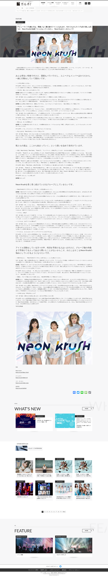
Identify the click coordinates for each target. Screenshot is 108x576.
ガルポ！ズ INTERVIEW (30, 8)
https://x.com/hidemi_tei (22, 377)
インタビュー (65, 3)
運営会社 (64, 570)
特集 (80, 3)
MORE (86, 408)
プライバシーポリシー (74, 570)
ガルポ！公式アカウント (52, 566)
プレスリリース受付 (33, 570)
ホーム (18, 8)
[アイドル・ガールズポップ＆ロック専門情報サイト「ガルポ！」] (24, 3)
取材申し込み (44, 570)
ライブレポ (57, 3)
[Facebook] (74, 392)
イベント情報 (50, 3)
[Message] (86, 392)
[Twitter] (78, 392)
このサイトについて (55, 570)
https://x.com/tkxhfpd (21, 388)
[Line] (82, 392)
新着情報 (43, 3)
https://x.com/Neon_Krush (22, 372)
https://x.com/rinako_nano (22, 383)
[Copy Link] (89, 392)
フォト (72, 3)
